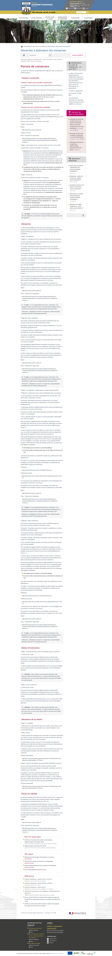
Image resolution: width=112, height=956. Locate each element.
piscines (60, 95)
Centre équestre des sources (35, 928)
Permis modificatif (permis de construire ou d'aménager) (40, 865)
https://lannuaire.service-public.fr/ (31, 130)
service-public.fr (77, 55)
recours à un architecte (39, 214)
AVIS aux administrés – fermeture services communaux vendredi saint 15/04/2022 (36, 936)
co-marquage (47, 912)
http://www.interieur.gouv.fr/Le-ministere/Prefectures (37, 470)
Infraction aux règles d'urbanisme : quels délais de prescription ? (76, 206)
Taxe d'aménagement (30, 869)
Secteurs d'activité (47, 59)
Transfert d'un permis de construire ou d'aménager (39, 861)
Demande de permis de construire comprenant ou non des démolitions (76, 135)
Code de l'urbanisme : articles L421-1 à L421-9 (38, 879)
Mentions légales (43, 953)
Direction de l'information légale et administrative (32, 912)
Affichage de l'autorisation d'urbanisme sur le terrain (39, 857)
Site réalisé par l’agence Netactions (57, 953)
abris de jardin (50, 97)
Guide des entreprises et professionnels (31, 59)
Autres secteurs (57, 59)
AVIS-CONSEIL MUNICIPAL (34, 943)
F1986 (54, 912)
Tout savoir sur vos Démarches (39, 46)
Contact (87, 8)
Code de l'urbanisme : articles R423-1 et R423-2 (39, 883)
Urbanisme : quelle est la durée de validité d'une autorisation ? (76, 178)
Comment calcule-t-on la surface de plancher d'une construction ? (77, 186)
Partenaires (48, 953)
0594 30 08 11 (79, 8)
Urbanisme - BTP (25, 61)
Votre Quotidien (27, 46)
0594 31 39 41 (71, 8)
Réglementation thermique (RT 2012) (35, 846)
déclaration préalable (53, 101)
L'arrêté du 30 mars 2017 (76, 73)
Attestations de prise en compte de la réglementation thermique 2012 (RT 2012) (76, 146)
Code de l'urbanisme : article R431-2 (35, 887)
